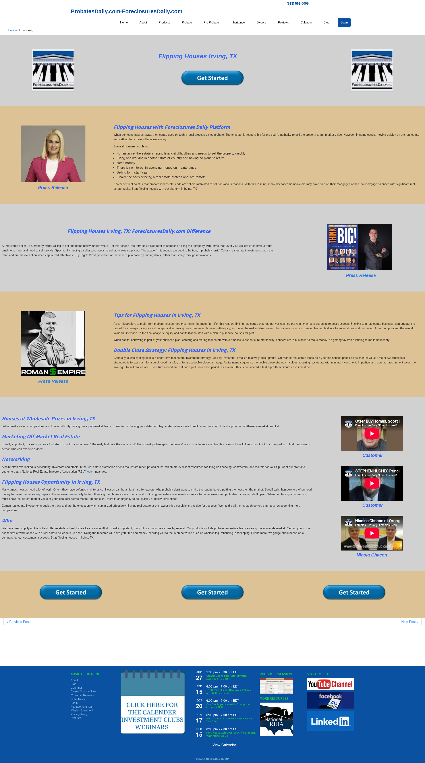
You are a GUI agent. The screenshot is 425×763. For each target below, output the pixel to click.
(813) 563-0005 (298, 3)
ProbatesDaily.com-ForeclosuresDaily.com (126, 11)
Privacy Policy (79, 714)
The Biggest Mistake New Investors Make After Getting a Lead (228, 691)
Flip (19, 30)
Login (74, 703)
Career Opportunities (83, 691)
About (74, 680)
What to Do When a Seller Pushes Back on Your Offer (229, 720)
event (90, 471)
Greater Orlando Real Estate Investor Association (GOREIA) (226, 677)
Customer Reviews (82, 695)
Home (10, 30)
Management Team (82, 706)
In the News (78, 699)
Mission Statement (82, 710)
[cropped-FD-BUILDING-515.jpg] (53, 70)
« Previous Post (18, 622)
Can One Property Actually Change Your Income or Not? (228, 706)
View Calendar (224, 744)
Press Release (360, 275)
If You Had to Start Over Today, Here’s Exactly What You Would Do (231, 734)
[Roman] (53, 343)
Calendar (76, 687)
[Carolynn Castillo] (53, 154)
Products (76, 718)
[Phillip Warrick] (359, 247)
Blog (73, 684)
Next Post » (409, 622)
